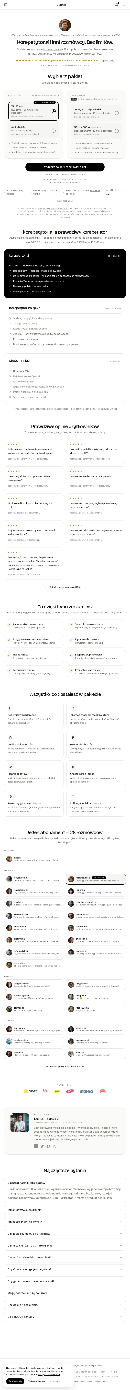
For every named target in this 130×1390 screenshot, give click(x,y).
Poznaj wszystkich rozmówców (63, 1066)
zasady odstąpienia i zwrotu (69, 211)
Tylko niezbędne (36, 1381)
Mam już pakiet (65, 201)
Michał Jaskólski (46, 1119)
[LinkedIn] (36, 1146)
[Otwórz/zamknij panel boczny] (6, 5)
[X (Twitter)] (42, 1146)
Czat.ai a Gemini (110, 1376)
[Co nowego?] (117, 5)
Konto (105, 214)
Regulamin (43, 208)
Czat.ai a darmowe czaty (85, 1376)
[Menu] (124, 5)
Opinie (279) (108, 60)
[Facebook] (48, 1146)
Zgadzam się (15, 1381)
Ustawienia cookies (86, 1372)
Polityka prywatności (49, 1374)
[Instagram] (54, 1146)
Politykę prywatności (59, 208)
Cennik (114, 1372)
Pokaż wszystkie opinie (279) (65, 587)
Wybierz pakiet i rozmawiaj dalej (65, 167)
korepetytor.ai (52, 49)
